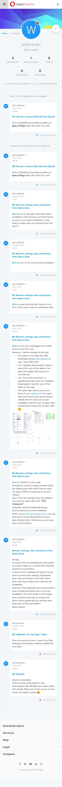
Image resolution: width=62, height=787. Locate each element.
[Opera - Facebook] (20, 764)
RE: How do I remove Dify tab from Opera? (33, 116)
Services (8, 732)
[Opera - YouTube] (30, 763)
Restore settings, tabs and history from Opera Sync (32, 552)
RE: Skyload (18, 674)
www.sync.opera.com (35, 514)
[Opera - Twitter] (25, 763)
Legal (6, 746)
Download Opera (13, 725)
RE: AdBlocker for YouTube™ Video (29, 634)
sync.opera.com (43, 359)
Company (9, 753)
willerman (18, 105)
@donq (15, 122)
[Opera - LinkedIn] (36, 763)
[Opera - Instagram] (41, 763)
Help (6, 739)
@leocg (16, 214)
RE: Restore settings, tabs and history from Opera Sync (31, 206)
